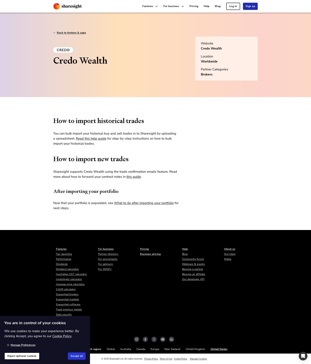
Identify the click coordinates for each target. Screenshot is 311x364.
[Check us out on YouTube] (163, 339)
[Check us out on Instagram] (136, 339)
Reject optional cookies (22, 356)
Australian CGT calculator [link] (71, 274)
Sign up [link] (250, 6)
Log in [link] (233, 6)
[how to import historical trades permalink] (51, 121)
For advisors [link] (105, 264)
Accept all (77, 356)
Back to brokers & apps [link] (71, 32)
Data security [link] (64, 314)
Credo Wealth (211, 48)
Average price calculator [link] (70, 284)
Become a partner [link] (192, 269)
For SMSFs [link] (105, 269)
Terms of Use (166, 358)
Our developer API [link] (193, 279)
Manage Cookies (198, 358)
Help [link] (206, 6)
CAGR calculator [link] (66, 289)
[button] (303, 356)
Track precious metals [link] (69, 309)
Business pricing (150, 254)
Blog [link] (218, 6)
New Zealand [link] (172, 349)
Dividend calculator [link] (67, 269)
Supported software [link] (68, 304)
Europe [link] (155, 349)
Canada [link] (140, 349)
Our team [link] (229, 254)
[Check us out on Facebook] (145, 339)
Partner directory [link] (108, 254)
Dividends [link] (62, 264)
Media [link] (227, 259)
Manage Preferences (23, 345)
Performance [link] (63, 259)
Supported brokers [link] (67, 294)
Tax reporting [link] (64, 254)
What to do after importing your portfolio (144, 203)
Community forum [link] (193, 259)
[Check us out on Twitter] (154, 339)
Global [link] (111, 349)
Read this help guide (91, 138)
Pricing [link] (194, 6)
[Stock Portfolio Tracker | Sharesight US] (67, 6)
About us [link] (229, 249)
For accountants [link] (108, 259)
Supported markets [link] (67, 299)
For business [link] (106, 249)
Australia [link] (125, 349)
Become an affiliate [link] (193, 274)
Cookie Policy (180, 358)
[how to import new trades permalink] (51, 159)
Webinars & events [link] (193, 264)
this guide (134, 177)
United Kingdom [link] (195, 349)
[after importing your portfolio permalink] (51, 191)
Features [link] (61, 249)
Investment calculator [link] (69, 279)
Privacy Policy (151, 358)
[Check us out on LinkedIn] (171, 339)
